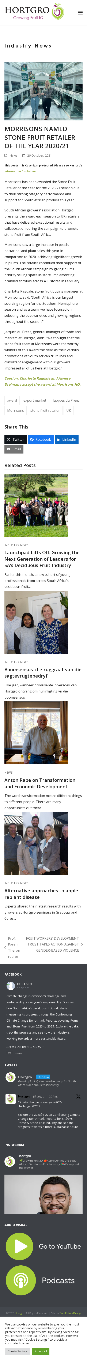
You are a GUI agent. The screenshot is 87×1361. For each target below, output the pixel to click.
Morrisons (15, 410)
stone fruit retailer (45, 410)
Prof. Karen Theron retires (12, 947)
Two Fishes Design (71, 1313)
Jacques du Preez (66, 400)
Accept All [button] (41, 1351)
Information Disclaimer (20, 171)
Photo (18, 1054)
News (13, 155)
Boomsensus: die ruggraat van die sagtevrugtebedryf (43, 672)
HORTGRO (24, 984)
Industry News (16, 545)
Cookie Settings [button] (18, 1351)
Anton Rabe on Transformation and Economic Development (39, 783)
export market (34, 400)
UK (68, 410)
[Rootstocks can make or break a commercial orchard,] (43, 1214)
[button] (80, 12)
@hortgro (38, 1096)
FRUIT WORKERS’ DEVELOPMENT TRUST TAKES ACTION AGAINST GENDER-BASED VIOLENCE (52, 944)
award (12, 400)
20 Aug (53, 1096)
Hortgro (24, 1096)
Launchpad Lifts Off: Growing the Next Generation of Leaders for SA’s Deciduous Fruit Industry (42, 558)
